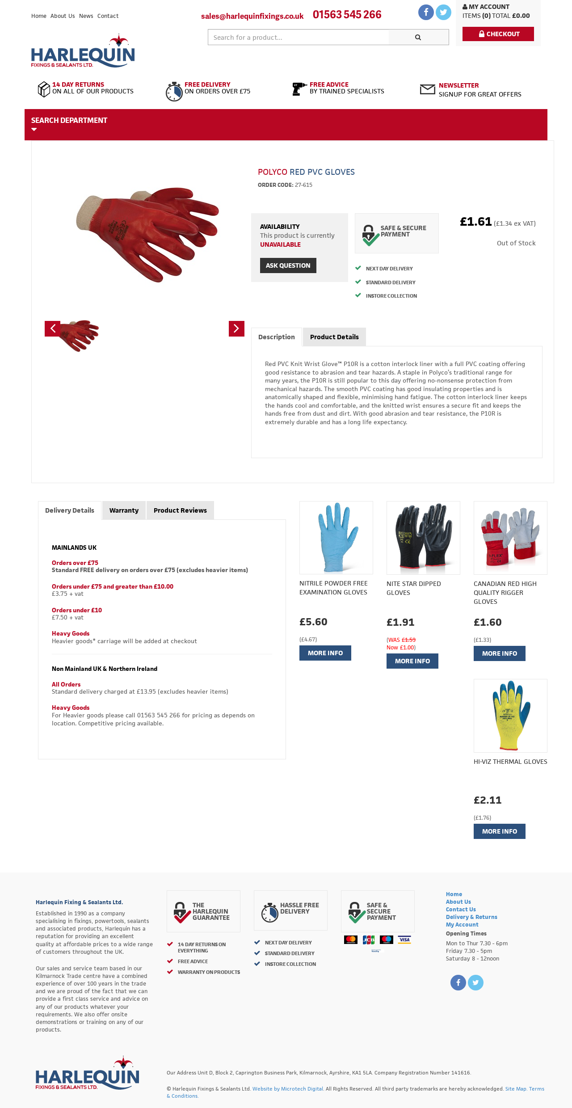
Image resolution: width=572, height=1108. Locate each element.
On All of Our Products (93, 88)
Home (38, 16)
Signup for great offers (480, 89)
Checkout (503, 33)
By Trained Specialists (347, 88)
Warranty (124, 510)
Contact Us (461, 909)
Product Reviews (180, 510)
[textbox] (298, 37)
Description (276, 337)
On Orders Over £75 (217, 88)
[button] (52, 329)
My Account (488, 6)
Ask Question (288, 265)
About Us (62, 16)
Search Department (69, 120)
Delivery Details (69, 510)
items (472, 15)
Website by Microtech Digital (287, 1088)
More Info (325, 653)
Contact (108, 16)
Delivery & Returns (471, 917)
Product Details (334, 337)
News (86, 16)
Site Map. (516, 1088)
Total (501, 15)
